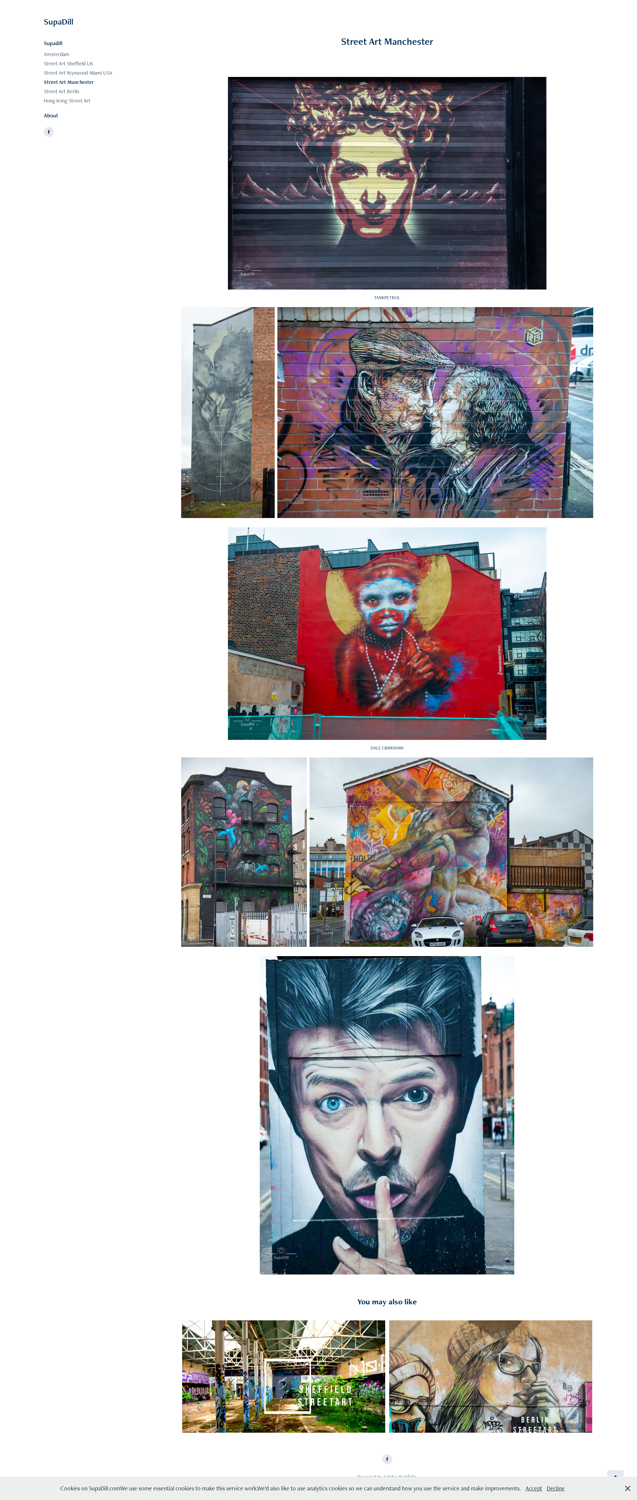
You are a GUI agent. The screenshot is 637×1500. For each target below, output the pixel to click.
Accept (534, 1488)
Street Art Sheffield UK (68, 63)
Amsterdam (56, 54)
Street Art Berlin (61, 91)
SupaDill (58, 21)
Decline (556, 1488)
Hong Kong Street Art (67, 100)
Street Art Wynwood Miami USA (78, 72)
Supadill (53, 43)
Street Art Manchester (69, 82)
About (51, 115)
